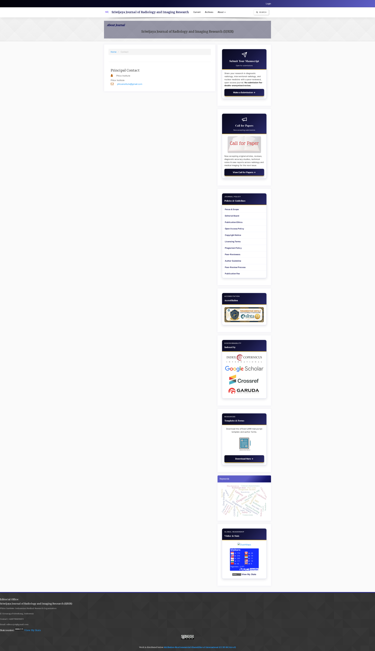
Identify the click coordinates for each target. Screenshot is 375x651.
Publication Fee (232, 273)
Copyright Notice (233, 235)
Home (113, 52)
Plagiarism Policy (233, 248)
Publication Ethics (233, 222)
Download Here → (244, 458)
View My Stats (249, 574)
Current (197, 12)
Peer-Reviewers (232, 254)
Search (262, 12)
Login (268, 3)
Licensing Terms (233, 241)
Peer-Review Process (235, 267)
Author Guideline (233, 261)
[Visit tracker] (244, 544)
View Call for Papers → (244, 172)
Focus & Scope (232, 209)
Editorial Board (232, 216)
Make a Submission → (244, 92)
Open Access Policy (234, 228)
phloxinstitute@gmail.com (129, 84)
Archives (209, 12)
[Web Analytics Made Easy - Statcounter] (236, 574)
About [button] (221, 12)
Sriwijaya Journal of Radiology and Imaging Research (150, 12)
